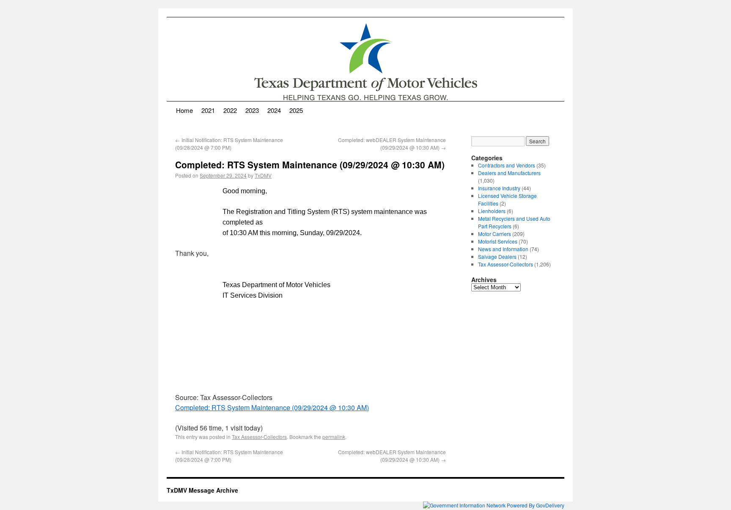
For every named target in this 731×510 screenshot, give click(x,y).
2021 (208, 110)
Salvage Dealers (497, 256)
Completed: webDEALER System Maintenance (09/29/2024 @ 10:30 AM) (392, 143)
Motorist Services (497, 241)
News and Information (503, 248)
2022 (230, 110)
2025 (296, 110)
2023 (252, 110)
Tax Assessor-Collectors (259, 436)
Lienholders (492, 210)
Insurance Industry (499, 188)
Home (184, 110)
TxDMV (263, 175)
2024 (274, 110)
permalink (333, 436)
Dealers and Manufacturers (509, 172)
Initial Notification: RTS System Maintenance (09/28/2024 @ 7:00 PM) (229, 143)
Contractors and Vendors (506, 165)
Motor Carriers (494, 233)
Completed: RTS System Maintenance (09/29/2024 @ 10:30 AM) (272, 407)
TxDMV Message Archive (202, 490)
